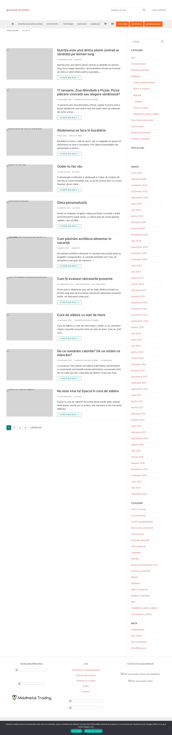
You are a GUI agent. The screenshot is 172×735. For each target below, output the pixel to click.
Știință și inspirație (140, 138)
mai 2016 (135, 450)
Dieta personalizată (72, 203)
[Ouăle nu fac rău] (29, 178)
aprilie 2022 (137, 352)
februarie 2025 (138, 222)
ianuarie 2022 (138, 370)
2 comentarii (106, 360)
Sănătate (75, 248)
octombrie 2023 (139, 259)
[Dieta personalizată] (29, 214)
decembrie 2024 (139, 234)
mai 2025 (136, 210)
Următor (36, 427)
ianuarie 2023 (138, 296)
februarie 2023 (138, 290)
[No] (168, 728)
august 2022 (137, 327)
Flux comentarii (139, 642)
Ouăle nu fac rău (69, 166)
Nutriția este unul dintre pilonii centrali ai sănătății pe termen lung (88, 52)
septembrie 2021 (139, 389)
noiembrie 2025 (139, 185)
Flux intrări (136, 635)
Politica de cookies (86, 675)
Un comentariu (98, 284)
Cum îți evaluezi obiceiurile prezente (85, 279)
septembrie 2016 (139, 438)
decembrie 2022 (139, 302)
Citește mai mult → (69, 78)
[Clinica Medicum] (31, 670)
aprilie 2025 (137, 216)
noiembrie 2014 (139, 494)
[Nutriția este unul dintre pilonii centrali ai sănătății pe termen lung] (29, 64)
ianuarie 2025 (138, 228)
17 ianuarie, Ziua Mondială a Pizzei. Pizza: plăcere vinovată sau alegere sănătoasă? (88, 92)
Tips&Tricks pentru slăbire (86, 100)
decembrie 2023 (139, 247)
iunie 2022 (136, 339)
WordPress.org (138, 648)
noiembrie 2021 (139, 382)
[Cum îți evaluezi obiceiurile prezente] (29, 290)
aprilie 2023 (137, 277)
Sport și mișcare (141, 88)
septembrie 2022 (140, 321)
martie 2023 (137, 284)
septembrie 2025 (140, 197)
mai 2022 (136, 345)
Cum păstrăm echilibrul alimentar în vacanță (84, 241)
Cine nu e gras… (141, 107)
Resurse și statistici (141, 132)
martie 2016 (137, 457)
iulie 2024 (136, 241)
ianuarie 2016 (138, 463)
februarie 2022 (138, 364)
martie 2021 (137, 407)
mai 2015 (135, 487)
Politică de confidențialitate (86, 670)
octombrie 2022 (139, 314)
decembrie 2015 (139, 469)
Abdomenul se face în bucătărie (81, 130)
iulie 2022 (136, 333)
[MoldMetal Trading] (31, 700)
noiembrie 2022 (139, 308)
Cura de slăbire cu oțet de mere (81, 315)
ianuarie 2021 (138, 419)
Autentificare (137, 629)
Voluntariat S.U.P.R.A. (141, 614)
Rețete (138, 101)
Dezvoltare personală (142, 120)
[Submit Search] (144, 10)
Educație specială (140, 70)
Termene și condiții (86, 680)
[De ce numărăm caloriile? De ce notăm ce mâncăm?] (29, 365)
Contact (86, 691)
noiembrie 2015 (139, 475)
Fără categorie (138, 546)
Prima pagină (13, 30)
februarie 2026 (138, 179)
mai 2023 (136, 271)
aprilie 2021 (137, 401)
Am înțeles (76, 731)
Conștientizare (82, 284)
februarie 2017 (138, 432)
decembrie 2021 (139, 376)
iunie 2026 (136, 173)
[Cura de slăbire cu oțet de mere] (29, 326)
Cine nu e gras (75, 136)
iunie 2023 (136, 265)
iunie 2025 (136, 203)
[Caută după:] (148, 41)
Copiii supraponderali (144, 82)
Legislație (136, 552)
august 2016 (137, 444)
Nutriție (78, 60)
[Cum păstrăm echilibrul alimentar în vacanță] (29, 252)
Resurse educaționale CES (144, 564)
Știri (133, 57)
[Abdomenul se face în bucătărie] (29, 142)
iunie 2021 (136, 395)
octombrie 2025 (139, 191)
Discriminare (137, 126)
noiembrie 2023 (139, 253)
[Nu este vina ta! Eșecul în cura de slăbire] (29, 403)
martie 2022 (137, 358)
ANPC (86, 686)
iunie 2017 (136, 426)
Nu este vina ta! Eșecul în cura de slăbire (88, 391)
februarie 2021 (138, 413)
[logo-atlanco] (31, 684)
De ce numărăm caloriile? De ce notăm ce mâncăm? (88, 353)
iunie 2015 (136, 481)
